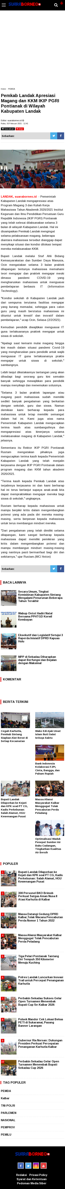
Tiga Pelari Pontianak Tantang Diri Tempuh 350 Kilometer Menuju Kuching (38, 959)
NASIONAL (8, 1120)
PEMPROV (8, 1127)
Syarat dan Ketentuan (32, 1179)
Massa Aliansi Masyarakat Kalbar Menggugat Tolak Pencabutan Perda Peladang (47, 806)
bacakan (9, 128)
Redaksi (21, 1175)
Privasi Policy (38, 1175)
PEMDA (11, 89)
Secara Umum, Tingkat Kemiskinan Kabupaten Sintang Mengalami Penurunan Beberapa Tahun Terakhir (40, 596)
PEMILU (6, 1134)
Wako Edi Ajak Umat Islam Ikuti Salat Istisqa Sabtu (48, 734)
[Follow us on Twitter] (28, 1166)
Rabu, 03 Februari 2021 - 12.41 (14, 123)
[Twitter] (53, 135)
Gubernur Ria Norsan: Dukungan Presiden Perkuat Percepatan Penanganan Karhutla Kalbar (40, 1043)
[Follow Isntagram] (36, 1166)
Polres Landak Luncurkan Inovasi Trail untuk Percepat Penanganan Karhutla (41, 980)
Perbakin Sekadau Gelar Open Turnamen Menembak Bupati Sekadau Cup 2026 (38, 1064)
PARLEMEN (8, 1112)
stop (20, 128)
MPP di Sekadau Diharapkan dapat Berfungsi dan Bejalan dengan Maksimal (37, 660)
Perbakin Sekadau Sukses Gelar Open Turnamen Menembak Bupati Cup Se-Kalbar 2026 (40, 1001)
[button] (61, 1)
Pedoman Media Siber (31, 1183)
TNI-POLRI (8, 1105)
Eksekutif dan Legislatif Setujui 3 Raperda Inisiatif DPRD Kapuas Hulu (40, 638)
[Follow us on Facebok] (21, 1166)
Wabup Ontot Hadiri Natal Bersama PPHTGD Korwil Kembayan (35, 616)
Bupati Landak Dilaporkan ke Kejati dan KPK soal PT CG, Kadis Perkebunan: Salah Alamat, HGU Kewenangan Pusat (40, 877)
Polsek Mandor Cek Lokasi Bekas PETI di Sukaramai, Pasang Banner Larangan (40, 1022)
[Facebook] (60, 135)
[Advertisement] (32, 50)
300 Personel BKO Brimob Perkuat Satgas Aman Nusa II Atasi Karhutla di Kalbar (37, 896)
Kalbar (5, 1098)
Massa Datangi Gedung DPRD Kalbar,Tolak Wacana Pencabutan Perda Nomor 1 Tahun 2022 (40, 917)
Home (3, 89)
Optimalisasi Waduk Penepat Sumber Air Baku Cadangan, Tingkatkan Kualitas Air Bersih (48, 845)
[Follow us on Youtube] (44, 1166)
